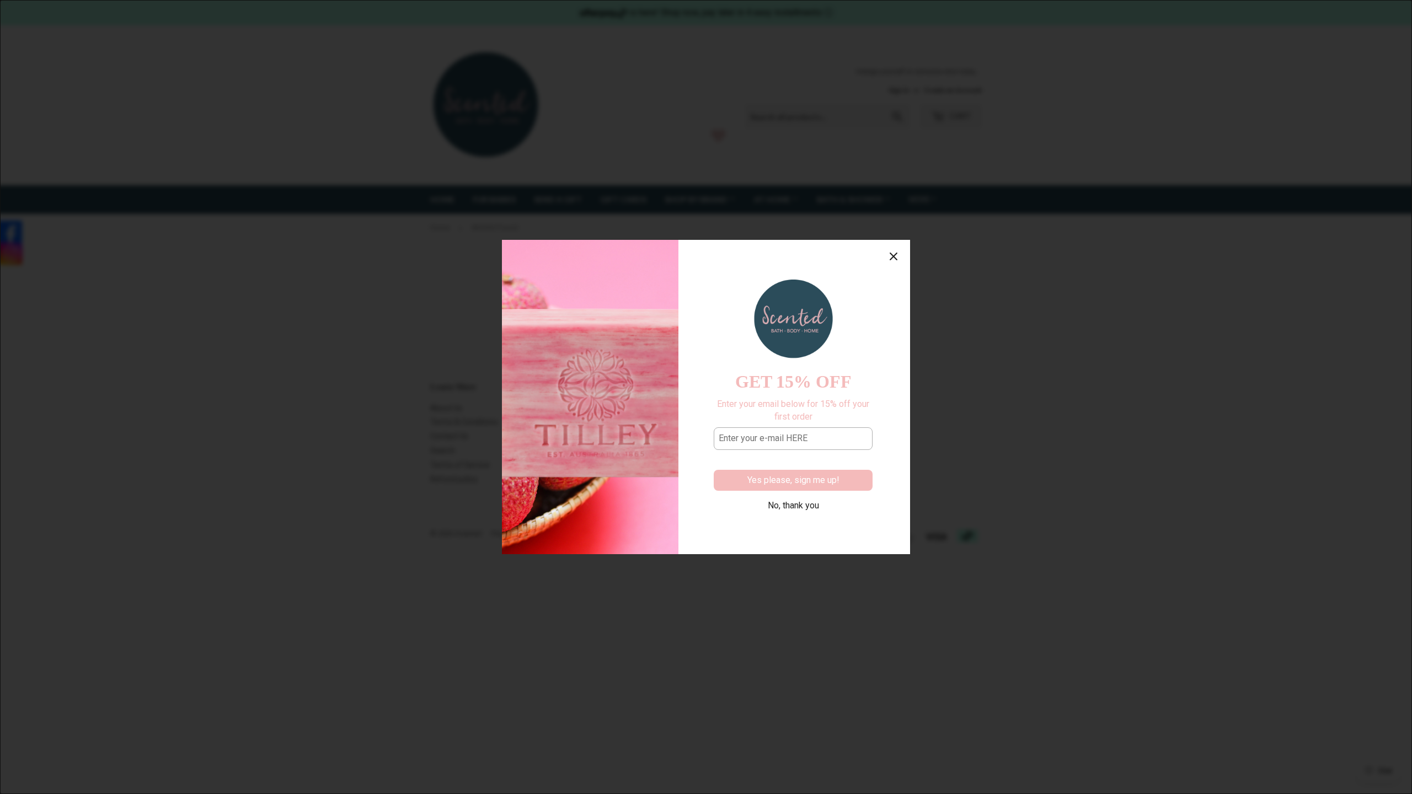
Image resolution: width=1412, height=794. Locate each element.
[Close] (893, 256)
